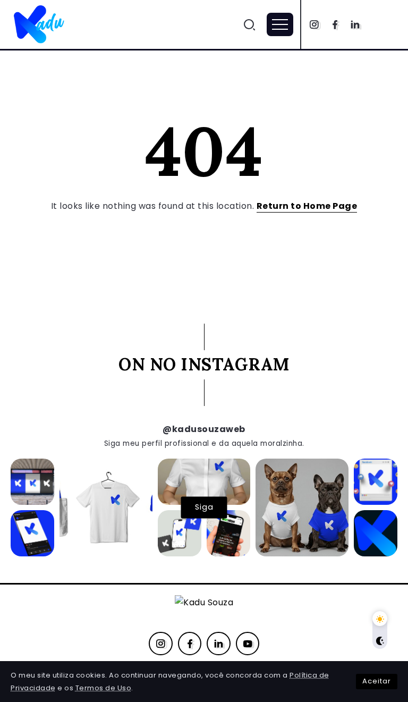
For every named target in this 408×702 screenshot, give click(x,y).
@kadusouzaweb (204, 429)
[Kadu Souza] (40, 24)
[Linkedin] (355, 24)
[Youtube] (248, 643)
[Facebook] (335, 24)
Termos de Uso (103, 688)
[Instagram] (314, 24)
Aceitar (376, 681)
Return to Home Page (307, 206)
